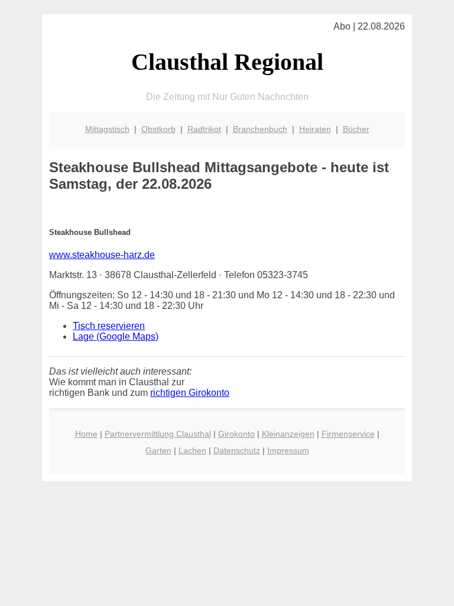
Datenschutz (236, 450)
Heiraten (315, 129)
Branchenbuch (260, 129)
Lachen (192, 450)
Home (86, 434)
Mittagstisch (107, 129)
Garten (158, 450)
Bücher (356, 129)
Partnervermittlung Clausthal (158, 434)
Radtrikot (204, 129)
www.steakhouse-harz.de (102, 255)
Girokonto (236, 434)
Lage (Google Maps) (115, 336)
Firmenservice (348, 434)
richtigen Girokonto (189, 393)
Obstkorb (158, 129)
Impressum (288, 450)
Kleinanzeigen (288, 434)
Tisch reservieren (109, 326)
